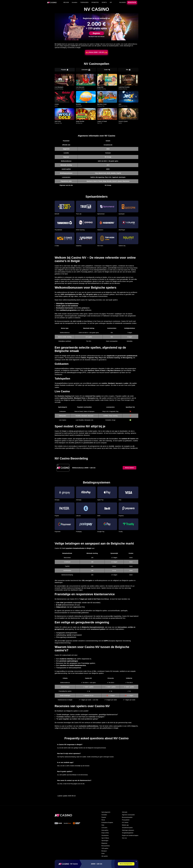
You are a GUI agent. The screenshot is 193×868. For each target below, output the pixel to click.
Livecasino (85, 69)
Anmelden (74, 2)
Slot (127, 69)
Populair (63, 69)
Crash (106, 69)
